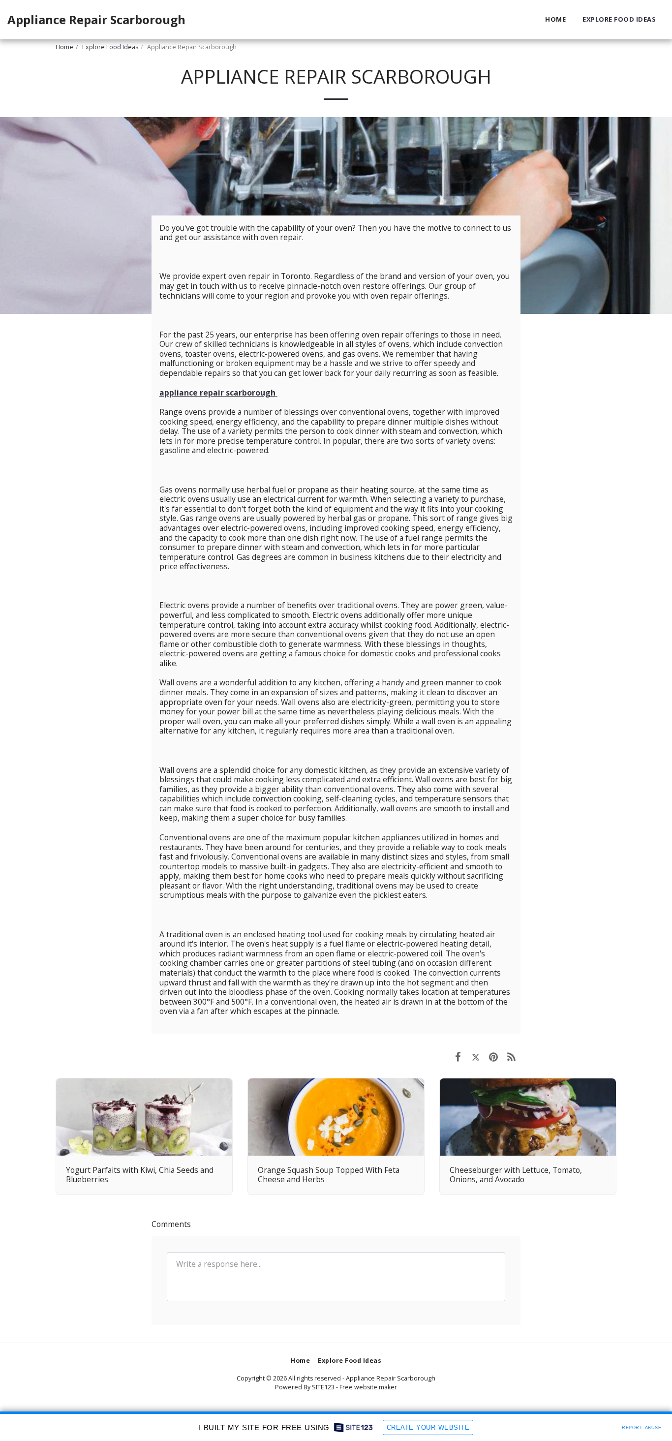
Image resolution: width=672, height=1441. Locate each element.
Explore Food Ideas (110, 47)
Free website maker (368, 1387)
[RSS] (511, 1056)
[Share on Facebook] (458, 1056)
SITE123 (323, 1387)
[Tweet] (476, 1056)
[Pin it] (493, 1056)
